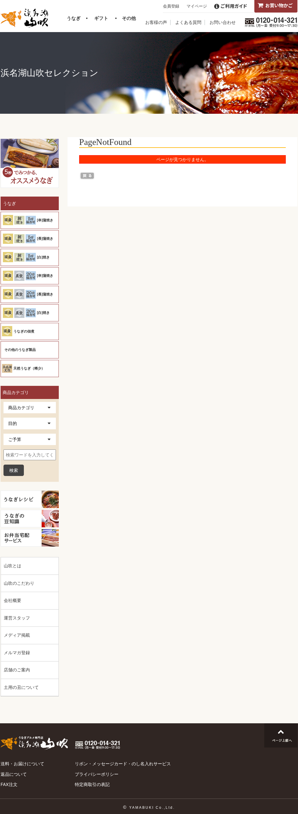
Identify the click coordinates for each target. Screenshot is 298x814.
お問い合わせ (223, 22)
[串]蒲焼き (45, 220)
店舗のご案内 (17, 669)
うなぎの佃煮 (23, 331)
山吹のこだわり (19, 583)
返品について (14, 774)
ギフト (101, 18)
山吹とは (12, 565)
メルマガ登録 (17, 652)
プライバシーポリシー (96, 774)
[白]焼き (43, 257)
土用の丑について (21, 687)
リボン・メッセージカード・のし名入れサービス (123, 763)
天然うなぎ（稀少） (29, 368)
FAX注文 (9, 784)
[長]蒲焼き (45, 239)
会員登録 (171, 5)
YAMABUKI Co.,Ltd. (152, 808)
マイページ (197, 5)
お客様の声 (156, 22)
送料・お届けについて (22, 763)
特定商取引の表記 (92, 784)
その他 (129, 18)
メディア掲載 (17, 635)
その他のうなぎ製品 (20, 350)
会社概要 (12, 600)
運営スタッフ (17, 617)
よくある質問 (188, 22)
